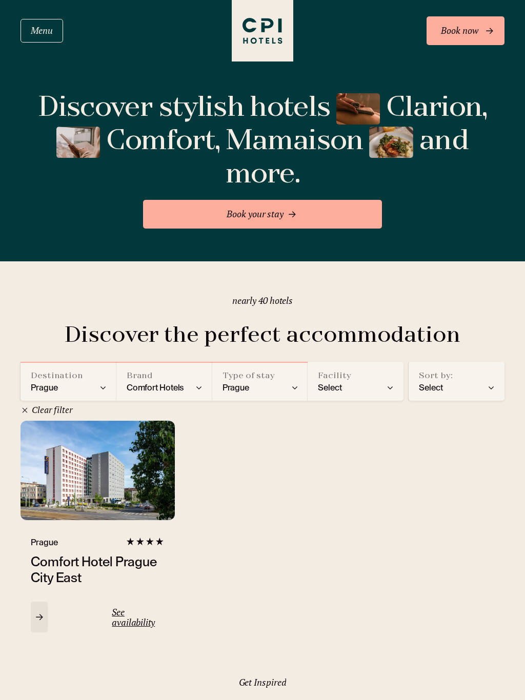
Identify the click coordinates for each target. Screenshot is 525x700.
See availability (133, 617)
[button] (68, 381)
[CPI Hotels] (262, 30)
